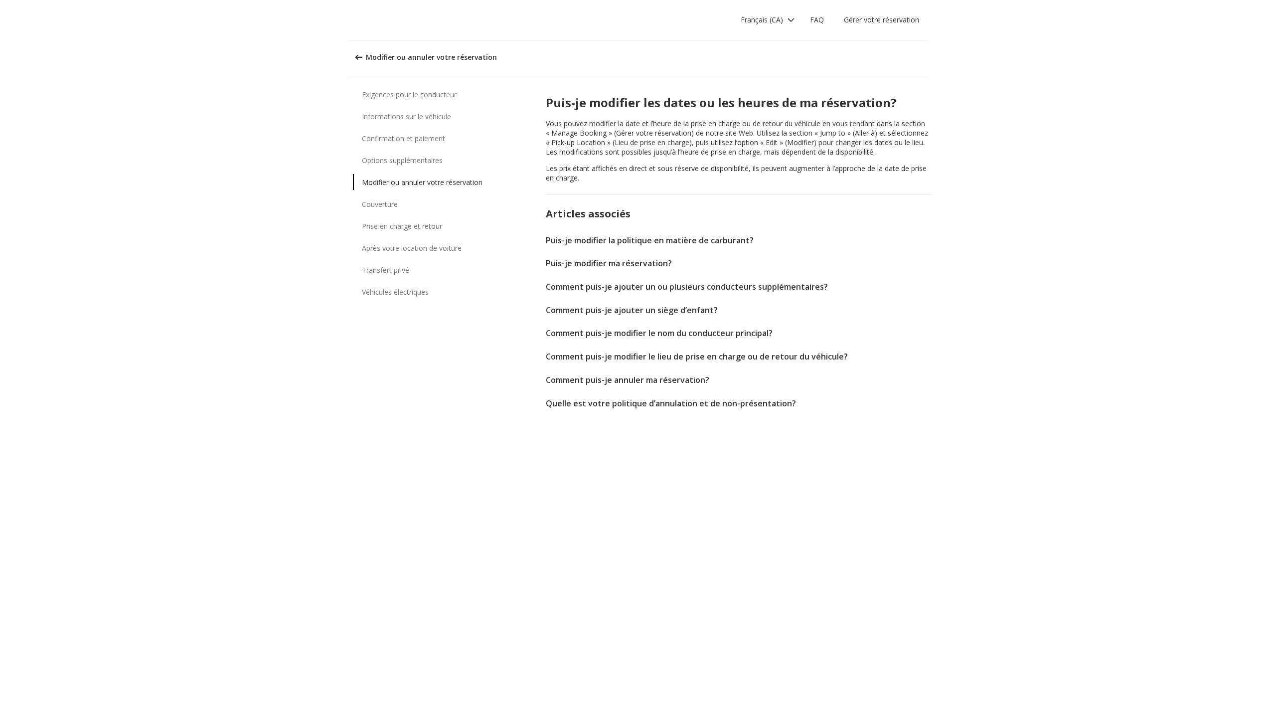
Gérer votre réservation (881, 19)
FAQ (817, 19)
